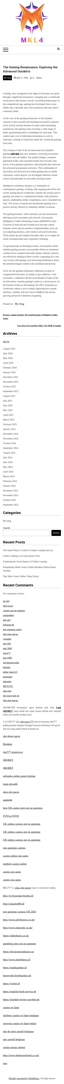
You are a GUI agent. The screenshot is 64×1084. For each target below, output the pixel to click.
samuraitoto (8, 615)
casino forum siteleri (14, 1047)
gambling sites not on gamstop (19, 943)
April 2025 (8, 415)
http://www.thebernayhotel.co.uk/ (21, 1055)
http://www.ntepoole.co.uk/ (17, 927)
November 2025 (10, 382)
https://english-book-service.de (19, 991)
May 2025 (8, 410)
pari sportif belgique (14, 1039)
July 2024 (7, 457)
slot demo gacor (11, 736)
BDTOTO (8, 686)
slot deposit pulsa (11, 662)
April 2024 (8, 471)
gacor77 (7, 653)
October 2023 (9, 500)
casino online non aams (15, 855)
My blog (7, 78)
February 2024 (10, 481)
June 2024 (8, 462)
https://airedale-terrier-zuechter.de (21, 999)
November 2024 (10, 438)
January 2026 (9, 372)
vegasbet (7, 639)
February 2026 (10, 367)
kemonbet (7, 677)
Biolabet (7, 744)
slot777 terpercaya (13, 752)
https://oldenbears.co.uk (16, 935)
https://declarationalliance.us (18, 951)
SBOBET (8, 760)
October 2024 (9, 443)
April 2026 (8, 363)
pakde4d (7, 799)
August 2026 (9, 348)
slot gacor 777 (27, 721)
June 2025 (8, 405)
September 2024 (10, 448)
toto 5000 (7, 648)
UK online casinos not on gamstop (21, 823)
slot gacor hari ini (11, 695)
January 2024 (9, 486)
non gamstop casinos (14, 847)
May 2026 (8, 358)
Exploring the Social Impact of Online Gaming (25, 561)
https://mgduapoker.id (14, 967)
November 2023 (10, 495)
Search (6, 528)
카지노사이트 (11, 815)
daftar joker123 (10, 672)
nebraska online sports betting (19, 776)
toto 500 (7, 643)
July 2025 (7, 400)
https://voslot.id (11, 983)
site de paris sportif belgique (18, 1031)
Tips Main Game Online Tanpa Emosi (21, 576)
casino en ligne (11, 1007)
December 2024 (10, 434)
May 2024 (8, 467)
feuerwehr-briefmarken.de (17, 975)
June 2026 (8, 353)
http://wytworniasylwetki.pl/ (18, 895)
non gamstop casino (12, 629)
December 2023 (10, 490)
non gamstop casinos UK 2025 (19, 911)
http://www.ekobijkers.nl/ (17, 959)
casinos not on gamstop (14, 610)
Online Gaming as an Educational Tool (21, 556)
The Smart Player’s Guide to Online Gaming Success (28, 550)
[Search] (58, 49)
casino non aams (12, 871)
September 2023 (10, 505)
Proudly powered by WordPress (24, 1078)
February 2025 (10, 424)
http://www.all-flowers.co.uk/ (19, 919)
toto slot (6, 620)
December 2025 (10, 377)
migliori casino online (15, 863)
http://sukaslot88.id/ (13, 903)
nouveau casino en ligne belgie (19, 1023)
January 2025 (9, 429)
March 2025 (8, 419)
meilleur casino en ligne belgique (21, 1015)
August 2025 (9, 396)
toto (5, 1063)
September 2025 (10, 391)
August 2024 (9, 452)
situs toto (7, 691)
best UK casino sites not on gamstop (22, 807)
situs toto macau (10, 634)
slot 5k (6, 341)
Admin (39, 78)
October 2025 (9, 386)
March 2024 (8, 476)
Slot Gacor (8, 606)
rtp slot (6, 601)
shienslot (7, 681)
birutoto (6, 667)
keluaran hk (8, 625)
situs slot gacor (11, 791)
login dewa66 (10, 784)
